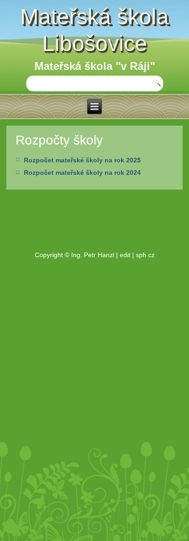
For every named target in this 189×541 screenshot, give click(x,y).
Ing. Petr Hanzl (92, 255)
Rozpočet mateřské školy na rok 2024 (82, 172)
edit (125, 255)
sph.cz (145, 255)
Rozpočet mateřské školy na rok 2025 (82, 160)
